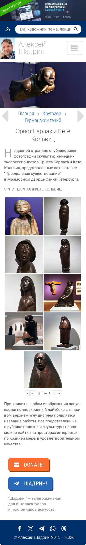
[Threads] (64, 528)
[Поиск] (76, 29)
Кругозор (52, 113)
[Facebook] (19, 528)
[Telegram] (41, 528)
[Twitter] (30, 528)
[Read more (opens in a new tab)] (25, 49)
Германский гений (43, 120)
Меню (74, 48)
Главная (26, 113)
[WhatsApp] (52, 528)
